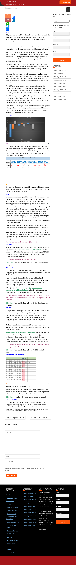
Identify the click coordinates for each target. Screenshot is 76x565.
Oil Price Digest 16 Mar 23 (59, 70)
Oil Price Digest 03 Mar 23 (59, 83)
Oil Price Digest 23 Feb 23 (59, 99)
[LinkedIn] (28, 20)
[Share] (28, 29)
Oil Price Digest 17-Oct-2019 (16, 418)
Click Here (9, 263)
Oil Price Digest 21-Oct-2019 (39, 418)
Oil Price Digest (65, 2)
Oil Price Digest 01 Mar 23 (59, 90)
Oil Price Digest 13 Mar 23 (59, 80)
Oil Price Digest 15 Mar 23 (59, 73)
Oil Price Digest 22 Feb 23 (30, 525)
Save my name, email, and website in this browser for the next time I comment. (25, 469)
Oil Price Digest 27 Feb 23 (59, 96)
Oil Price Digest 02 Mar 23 (59, 86)
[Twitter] (28, 26)
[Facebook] (28, 17)
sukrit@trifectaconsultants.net (15, 4)
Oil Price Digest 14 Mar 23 (59, 77)
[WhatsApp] (28, 23)
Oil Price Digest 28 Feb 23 (59, 93)
